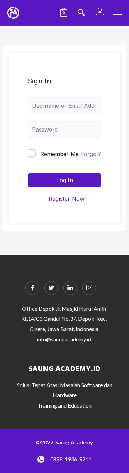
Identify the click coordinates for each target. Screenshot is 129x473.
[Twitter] (51, 288)
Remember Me (59, 154)
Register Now (66, 198)
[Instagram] (89, 288)
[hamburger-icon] (118, 13)
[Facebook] (32, 288)
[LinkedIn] (70, 288)
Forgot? (91, 154)
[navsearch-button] (81, 13)
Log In (64, 180)
